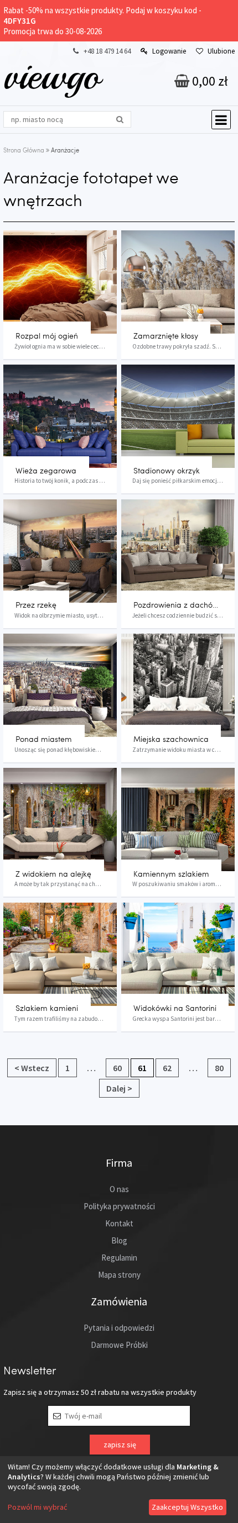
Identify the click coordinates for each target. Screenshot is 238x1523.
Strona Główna (23, 150)
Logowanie (169, 51)
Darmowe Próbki (119, 1345)
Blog (119, 1240)
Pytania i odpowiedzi (119, 1327)
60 (117, 1067)
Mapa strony (119, 1274)
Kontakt (119, 1223)
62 (167, 1067)
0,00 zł (208, 80)
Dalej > (119, 1088)
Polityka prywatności (119, 1206)
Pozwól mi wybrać (37, 1507)
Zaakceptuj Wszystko (187, 1507)
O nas (119, 1189)
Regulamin (119, 1257)
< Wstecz (31, 1067)
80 (219, 1067)
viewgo (51, 75)
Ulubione (221, 51)
